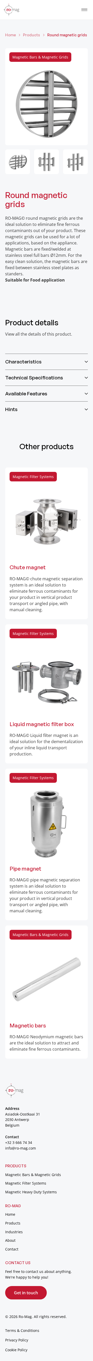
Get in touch (26, 1293)
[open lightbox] (46, 97)
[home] (11, 10)
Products (31, 34)
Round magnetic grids (67, 34)
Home (10, 34)
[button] (84, 10)
